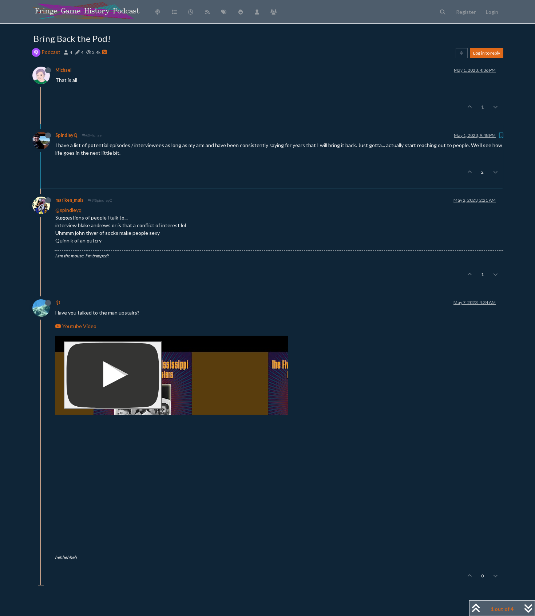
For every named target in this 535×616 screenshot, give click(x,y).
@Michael (94, 135)
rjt (57, 302)
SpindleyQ (66, 135)
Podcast (50, 52)
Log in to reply (486, 53)
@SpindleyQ (101, 200)
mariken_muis (69, 200)
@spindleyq (68, 210)
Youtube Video (78, 326)
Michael (63, 70)
